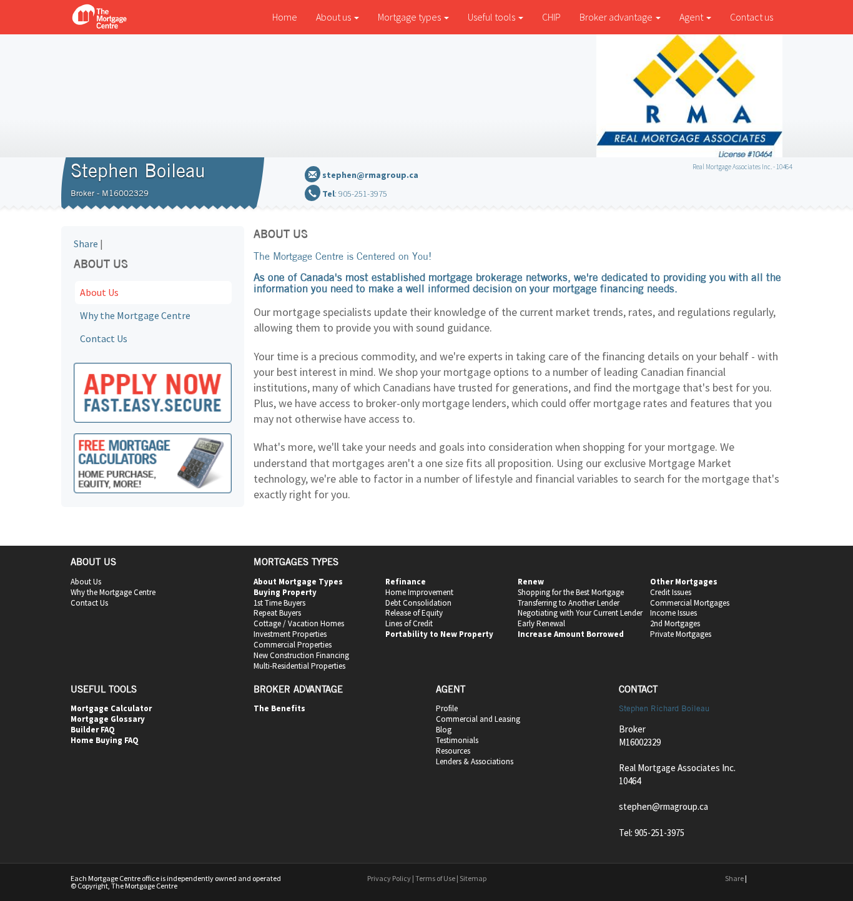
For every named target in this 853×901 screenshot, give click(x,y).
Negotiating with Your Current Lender (580, 613)
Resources (453, 751)
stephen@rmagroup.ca (370, 174)
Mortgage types (410, 17)
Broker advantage (616, 17)
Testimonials (457, 740)
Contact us (751, 17)
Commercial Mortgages (689, 603)
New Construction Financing (301, 655)
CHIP (551, 17)
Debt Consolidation (418, 603)
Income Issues (673, 613)
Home (284, 17)
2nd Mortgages (675, 623)
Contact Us (103, 338)
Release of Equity (414, 613)
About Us (99, 292)
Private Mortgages (680, 634)
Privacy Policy (389, 878)
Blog (443, 729)
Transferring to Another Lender (568, 603)
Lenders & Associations (474, 761)
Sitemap (473, 878)
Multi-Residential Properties (299, 666)
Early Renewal (541, 623)
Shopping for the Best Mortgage (571, 592)
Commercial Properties (293, 644)
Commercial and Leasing (478, 719)
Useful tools (492, 17)
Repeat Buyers (277, 613)
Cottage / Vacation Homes (299, 623)
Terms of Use (435, 878)
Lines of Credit (409, 623)
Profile (447, 708)
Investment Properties (290, 634)
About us (334, 17)
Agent (692, 17)
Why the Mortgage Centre (135, 315)
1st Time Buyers (279, 603)
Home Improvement (419, 592)
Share (86, 243)
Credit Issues (670, 592)
